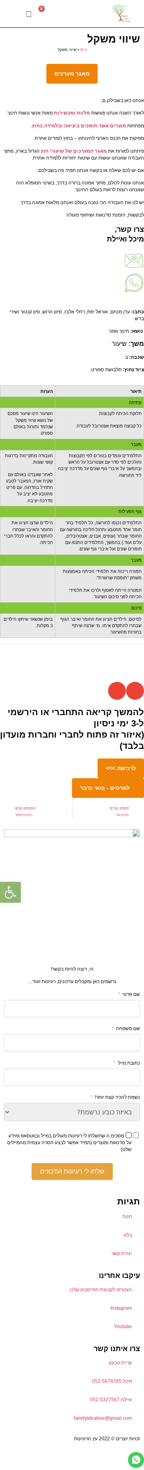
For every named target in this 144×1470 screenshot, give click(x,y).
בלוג (128, 1235)
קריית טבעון (120, 1363)
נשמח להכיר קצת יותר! (117, 1097)
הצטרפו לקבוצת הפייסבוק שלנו (101, 1289)
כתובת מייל (129, 1063)
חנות (127, 1216)
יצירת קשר (121, 1253)
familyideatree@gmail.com (103, 1418)
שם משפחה (128, 1028)
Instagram (121, 1308)
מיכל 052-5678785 (112, 1381)
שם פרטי (131, 994)
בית (83, 49)
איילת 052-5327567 (111, 1400)
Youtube (123, 1326)
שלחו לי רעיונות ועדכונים (72, 1171)
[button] (14, 13)
